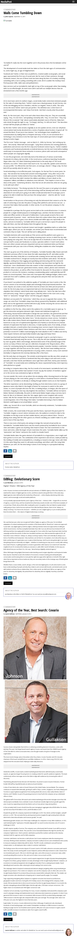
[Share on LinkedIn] (10, 451)
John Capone (9, 16)
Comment (8, 456)
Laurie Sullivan (10, 614)
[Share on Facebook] (5, 451)
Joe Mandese (9, 483)
